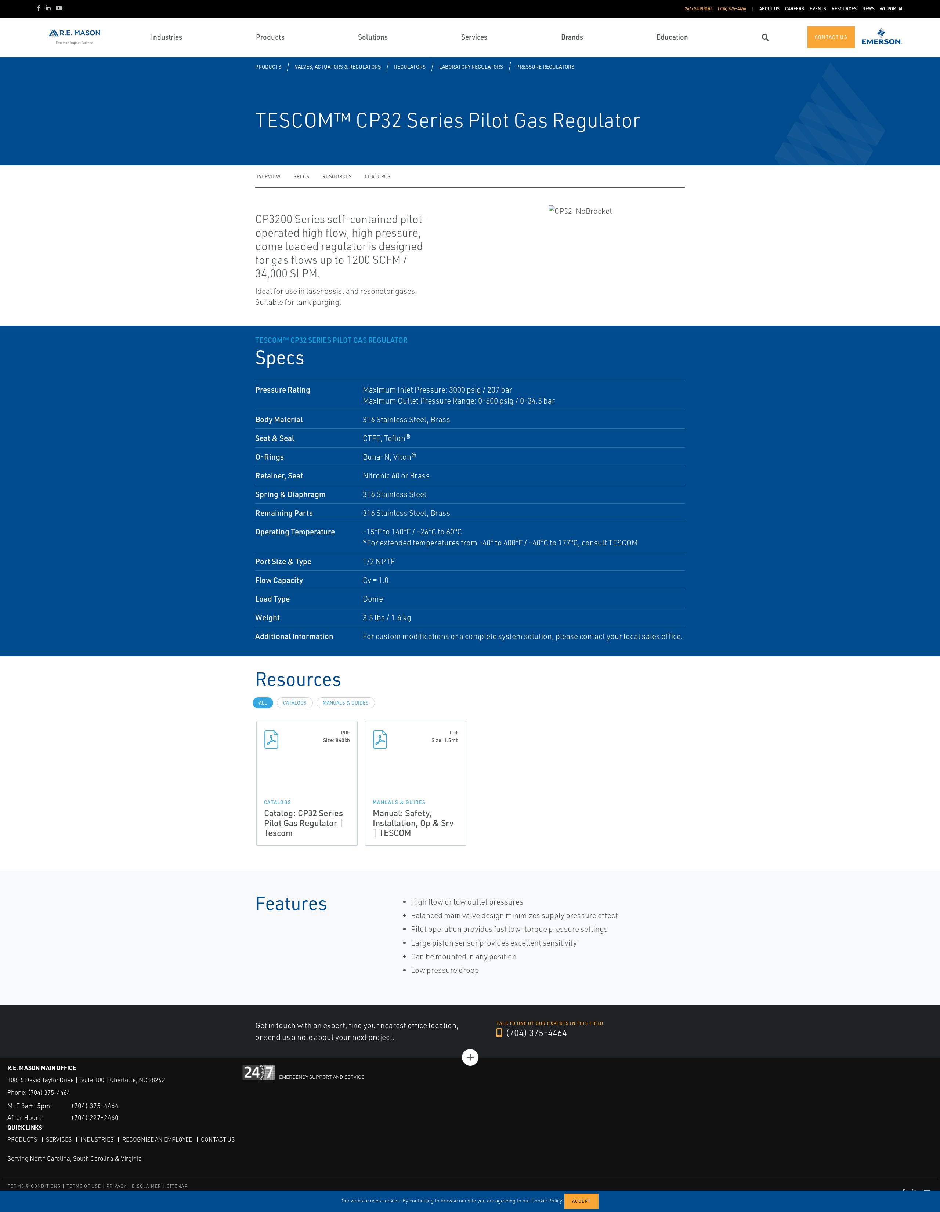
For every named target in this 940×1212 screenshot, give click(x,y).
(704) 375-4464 (535, 1032)
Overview (267, 176)
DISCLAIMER (146, 1186)
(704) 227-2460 (95, 1117)
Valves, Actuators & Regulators (338, 66)
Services (59, 1139)
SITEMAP (177, 1186)
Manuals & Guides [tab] (346, 703)
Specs (301, 176)
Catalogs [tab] (295, 703)
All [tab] (263, 703)
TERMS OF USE (83, 1186)
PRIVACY (116, 1186)
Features (377, 176)
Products (268, 66)
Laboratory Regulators (471, 66)
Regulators (410, 66)
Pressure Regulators (545, 66)
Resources (337, 176)
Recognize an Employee (157, 1139)
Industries (96, 1139)
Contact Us (218, 1139)
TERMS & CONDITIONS (34, 1186)
